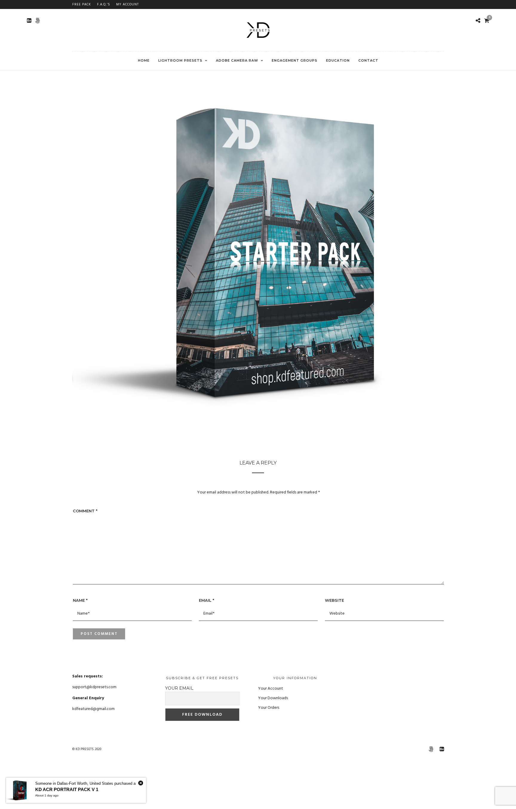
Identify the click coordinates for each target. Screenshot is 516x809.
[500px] (37, 20)
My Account (127, 4)
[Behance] (29, 20)
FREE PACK (81, 4)
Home (144, 60)
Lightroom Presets (180, 60)
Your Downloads (273, 698)
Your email (179, 688)
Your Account (270, 688)
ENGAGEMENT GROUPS (294, 60)
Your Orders (268, 707)
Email (206, 600)
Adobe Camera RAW (237, 60)
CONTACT (368, 60)
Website (334, 600)
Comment (85, 510)
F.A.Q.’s (103, 4)
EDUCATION (338, 60)
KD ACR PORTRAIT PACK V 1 (66, 789)
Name (80, 600)
